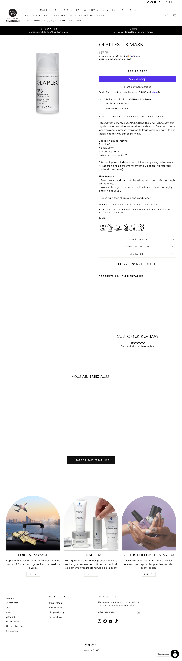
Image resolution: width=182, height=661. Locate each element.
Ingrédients (138, 239)
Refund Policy (56, 607)
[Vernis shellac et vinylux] (149, 523)
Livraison (138, 254)
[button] (137, 55)
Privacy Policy (56, 602)
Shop (29, 10)
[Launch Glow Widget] (175, 654)
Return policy (12, 621)
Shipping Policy (56, 612)
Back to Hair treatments (93, 460)
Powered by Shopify (90, 650)
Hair (8, 607)
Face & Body (86, 10)
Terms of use (12, 631)
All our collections (14, 626)
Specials (62, 10)
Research (10, 598)
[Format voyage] (33, 523)
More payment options (137, 86)
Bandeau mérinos (134, 10)
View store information (117, 108)
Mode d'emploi (137, 246)
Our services (12, 602)
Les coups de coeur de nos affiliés (53, 20)
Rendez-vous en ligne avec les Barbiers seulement (65, 15)
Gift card (10, 616)
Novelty (109, 10)
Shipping (103, 58)
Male (44, 10)
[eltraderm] (91, 523)
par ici (33, 574)
